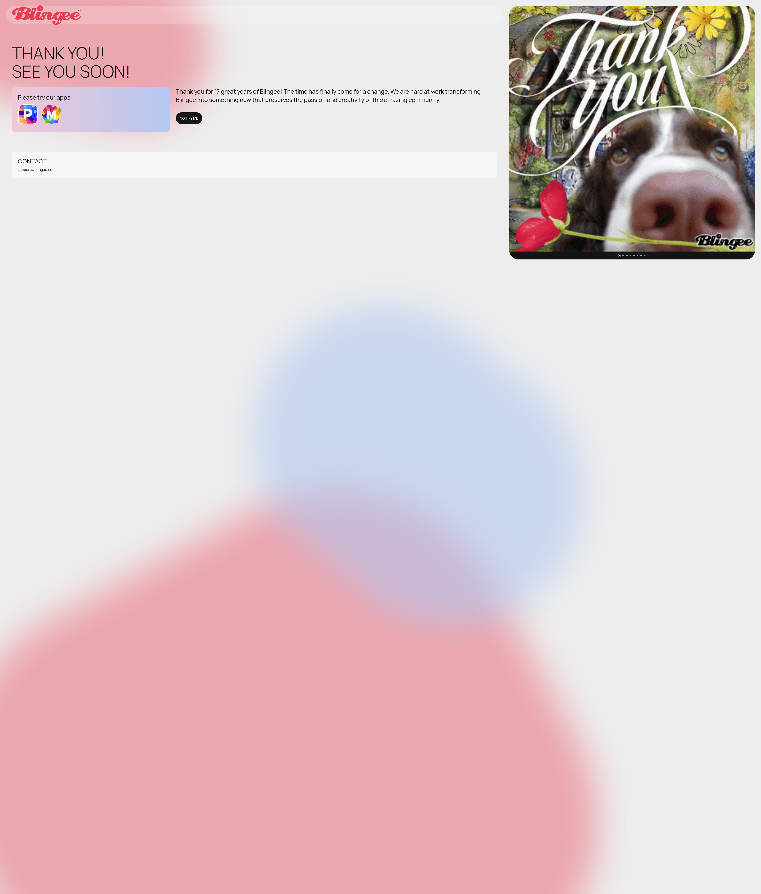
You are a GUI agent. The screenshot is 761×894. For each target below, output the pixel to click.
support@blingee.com (36, 169)
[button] (619, 255)
